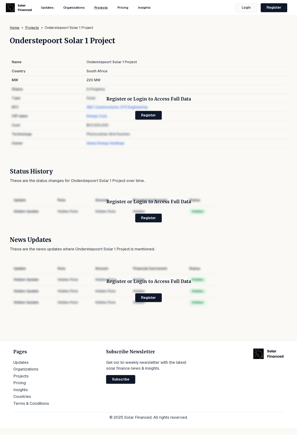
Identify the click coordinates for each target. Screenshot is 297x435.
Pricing (122, 7)
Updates (47, 7)
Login (246, 7)
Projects (101, 7)
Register (274, 7)
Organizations (74, 7)
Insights (144, 7)
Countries (22, 396)
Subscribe (120, 379)
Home (14, 28)
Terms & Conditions (31, 403)
